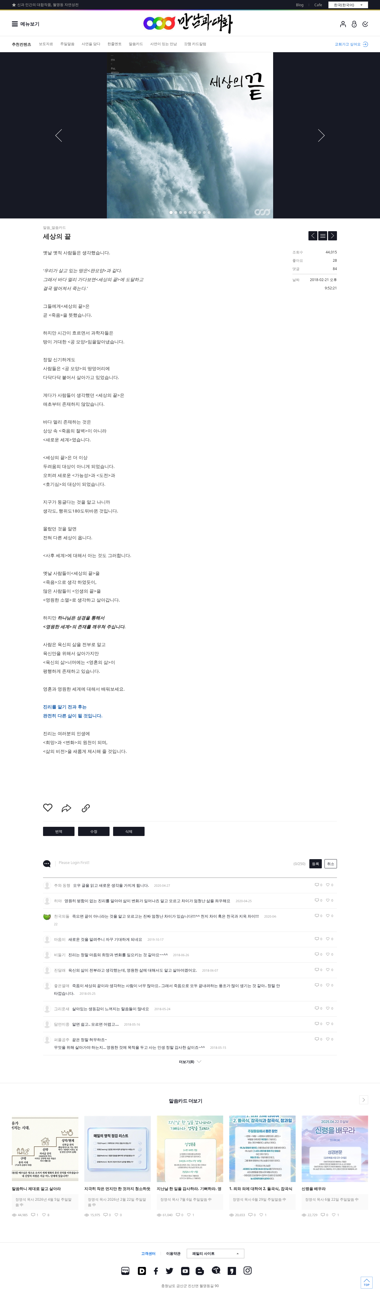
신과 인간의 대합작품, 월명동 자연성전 (48, 4)
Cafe (318, 4)
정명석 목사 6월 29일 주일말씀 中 (259, 1199)
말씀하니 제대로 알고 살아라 (36, 1188)
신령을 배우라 (314, 1188)
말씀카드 (136, 43)
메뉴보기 (29, 24)
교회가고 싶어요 (348, 44)
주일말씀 (67, 43)
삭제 (128, 831)
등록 (315, 863)
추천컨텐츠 (21, 44)
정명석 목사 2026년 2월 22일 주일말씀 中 (117, 1202)
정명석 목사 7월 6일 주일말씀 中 (186, 1199)
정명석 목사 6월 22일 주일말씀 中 (332, 1199)
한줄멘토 (114, 43)
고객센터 (148, 1253)
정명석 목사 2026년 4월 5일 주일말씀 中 (43, 1202)
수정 (93, 831)
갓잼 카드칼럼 (195, 43)
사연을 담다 (91, 43)
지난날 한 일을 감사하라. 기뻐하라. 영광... (189, 1189)
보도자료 (46, 43)
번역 (58, 831)
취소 (330, 863)
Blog (299, 4)
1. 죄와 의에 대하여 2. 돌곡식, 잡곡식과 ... (260, 1189)
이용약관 (173, 1253)
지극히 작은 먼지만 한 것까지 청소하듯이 (117, 1189)
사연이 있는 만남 (163, 43)
